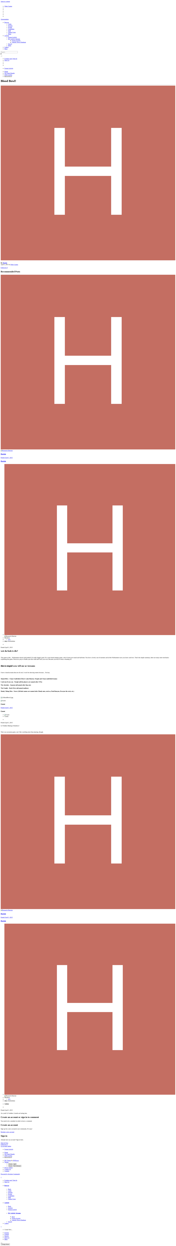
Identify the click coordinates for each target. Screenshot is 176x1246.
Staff (9, 30)
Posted (7, 457)
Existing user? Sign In (10, 58)
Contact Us (7, 1169)
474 (9, 639)
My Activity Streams (14, 39)
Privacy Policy (8, 1167)
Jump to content (5, 1)
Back (9, 1189)
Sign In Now (4, 1143)
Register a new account (7, 1132)
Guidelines (11, 29)
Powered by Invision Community (10, 1174)
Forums (10, 26)
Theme (6, 1162)
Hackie (5, 263)
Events (10, 27)
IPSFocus (16, 1160)
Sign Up (6, 60)
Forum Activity (12, 37)
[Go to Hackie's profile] (88, 260)
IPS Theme (7, 1160)
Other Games (14, 264)
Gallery (6, 47)
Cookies (6, 1171)
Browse (6, 22)
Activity (6, 35)
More (9, 34)
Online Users (12, 32)
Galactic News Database (19, 42)
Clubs (9, 24)
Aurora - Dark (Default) (15, 1166)
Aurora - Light (12, 1164)
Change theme (5, 1244)
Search (10, 44)
